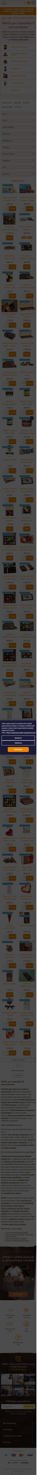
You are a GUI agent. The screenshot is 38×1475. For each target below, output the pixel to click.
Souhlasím (18, 749)
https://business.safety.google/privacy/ (21, 733)
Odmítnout (18, 743)
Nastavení (18, 738)
